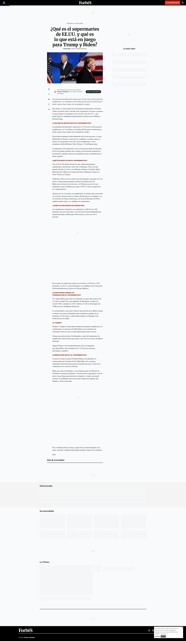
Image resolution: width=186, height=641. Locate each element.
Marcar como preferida (93, 91)
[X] (153, 630)
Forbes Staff (66, 49)
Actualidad (78, 23)
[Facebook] (149, 630)
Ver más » (157, 636)
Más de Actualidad (55, 460)
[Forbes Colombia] (85, 2)
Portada (70, 23)
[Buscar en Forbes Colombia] (183, 3)
